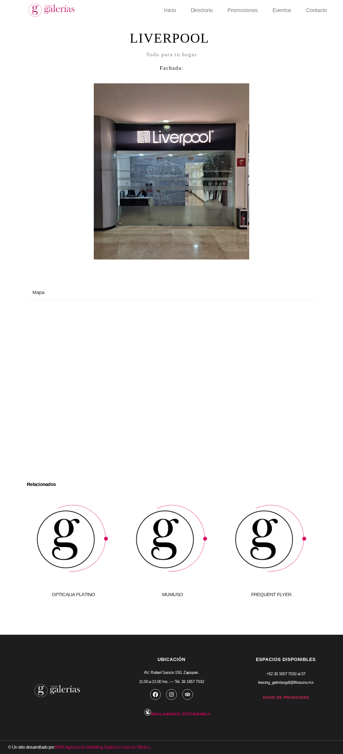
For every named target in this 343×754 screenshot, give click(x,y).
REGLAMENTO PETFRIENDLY (181, 714)
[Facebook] (155, 694)
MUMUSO (172, 594)
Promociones (243, 10)
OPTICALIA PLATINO (73, 594)
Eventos (282, 10)
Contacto (316, 10)
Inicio (170, 10)
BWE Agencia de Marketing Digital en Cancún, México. (102, 747)
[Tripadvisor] (187, 694)
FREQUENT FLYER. (272, 594)
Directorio (202, 10)
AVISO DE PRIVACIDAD (286, 697)
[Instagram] (171, 694)
